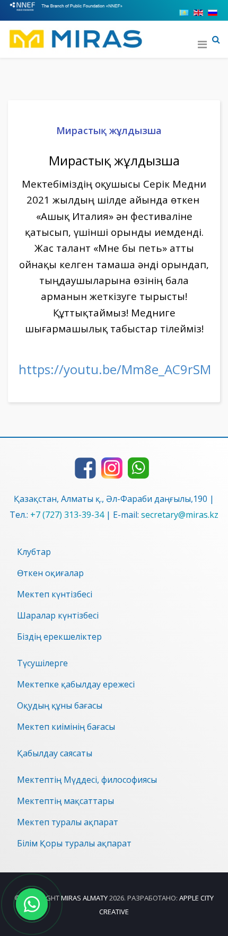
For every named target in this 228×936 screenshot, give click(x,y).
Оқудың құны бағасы (59, 705)
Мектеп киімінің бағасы (66, 726)
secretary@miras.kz (179, 514)
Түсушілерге (42, 663)
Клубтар (34, 552)
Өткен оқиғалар (50, 573)
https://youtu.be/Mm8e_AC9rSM (115, 369)
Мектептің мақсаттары (65, 801)
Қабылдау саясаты (54, 753)
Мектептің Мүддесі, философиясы (87, 779)
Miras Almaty (84, 898)
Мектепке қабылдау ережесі (76, 684)
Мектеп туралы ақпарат (67, 822)
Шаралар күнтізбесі (58, 615)
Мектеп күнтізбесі (54, 594)
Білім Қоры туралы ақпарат (74, 843)
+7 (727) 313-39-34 (67, 514)
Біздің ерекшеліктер (59, 636)
